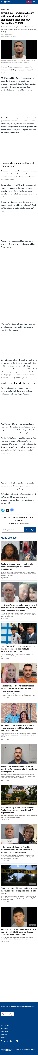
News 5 (3, 188)
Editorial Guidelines (6, 1026)
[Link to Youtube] (11, 1041)
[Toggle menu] (35, 2)
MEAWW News (4, 1006)
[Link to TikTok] (14, 1041)
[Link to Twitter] (7, 1041)
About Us (3, 1023)
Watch (29, 1)
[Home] (6, 1)
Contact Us (3, 1037)
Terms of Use (4, 1034)
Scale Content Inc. (20, 1006)
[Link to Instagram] (4, 1041)
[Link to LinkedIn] (17, 1041)
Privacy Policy (4, 1028)
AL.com (25, 394)
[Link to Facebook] (1, 1041)
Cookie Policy (4, 1031)
